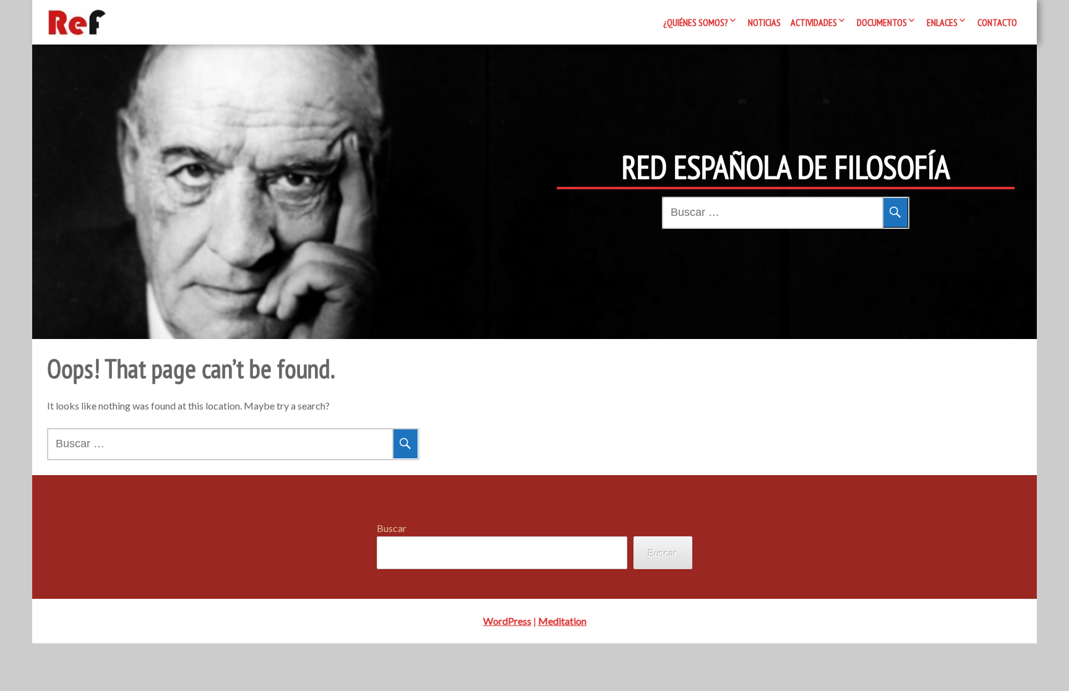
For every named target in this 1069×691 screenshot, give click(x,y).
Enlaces (942, 22)
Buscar (391, 528)
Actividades (814, 22)
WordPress (507, 621)
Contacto (997, 22)
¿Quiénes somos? (695, 22)
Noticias (764, 22)
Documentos (882, 22)
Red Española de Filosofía (786, 167)
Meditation (562, 621)
